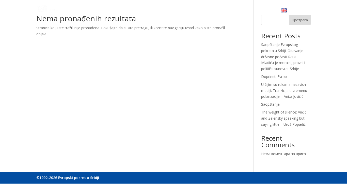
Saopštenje (270, 104)
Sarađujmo (195, 11)
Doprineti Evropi (274, 76)
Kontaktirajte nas (258, 11)
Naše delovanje (165, 11)
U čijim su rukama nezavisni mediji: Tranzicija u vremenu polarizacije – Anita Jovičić (284, 90)
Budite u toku (223, 11)
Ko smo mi (135, 11)
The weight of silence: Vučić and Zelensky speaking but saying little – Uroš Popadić (283, 118)
